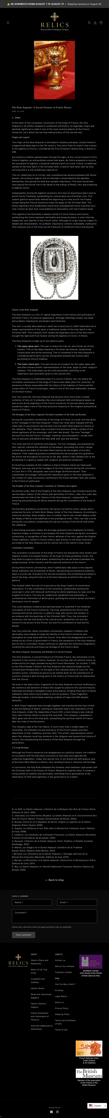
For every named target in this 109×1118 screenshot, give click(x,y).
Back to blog (56, 880)
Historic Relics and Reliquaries (39, 962)
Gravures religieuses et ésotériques (42, 1027)
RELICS (57, 1107)
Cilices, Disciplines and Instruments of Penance (40, 1016)
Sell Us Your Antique (64, 966)
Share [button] (17, 117)
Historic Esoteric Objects (38, 1005)
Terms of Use (61, 1030)
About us (59, 1002)
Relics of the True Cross (39, 971)
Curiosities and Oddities (38, 980)
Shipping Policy (62, 1014)
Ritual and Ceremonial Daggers (41, 996)
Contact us (60, 960)
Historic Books (37, 988)
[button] (8, 23)
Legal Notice (61, 996)
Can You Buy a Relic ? (65, 984)
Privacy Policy (61, 1008)
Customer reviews (63, 972)
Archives (59, 990)
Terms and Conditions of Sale (65, 1022)
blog (57, 978)
